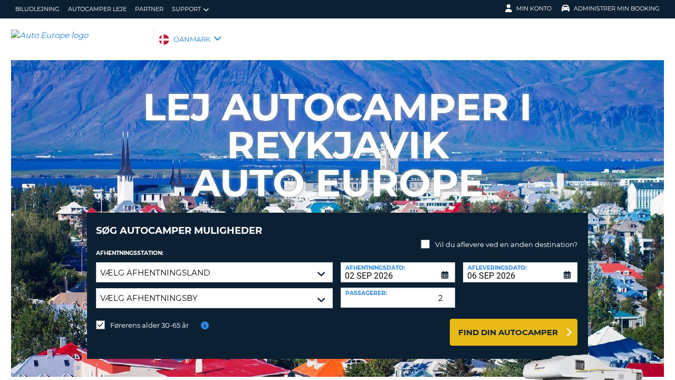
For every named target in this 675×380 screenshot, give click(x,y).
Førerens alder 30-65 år (149, 325)
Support (186, 9)
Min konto (534, 8)
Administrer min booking (617, 8)
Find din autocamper (508, 332)
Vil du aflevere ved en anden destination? (506, 244)
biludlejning (37, 9)
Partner (149, 9)
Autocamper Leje (97, 9)
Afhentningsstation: (129, 253)
